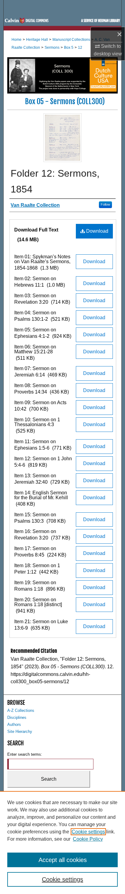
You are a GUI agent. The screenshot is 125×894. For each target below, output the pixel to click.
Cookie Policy (88, 839)
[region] (62, 842)
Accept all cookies (63, 860)
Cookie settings (88, 831)
